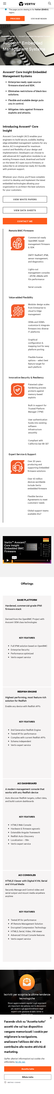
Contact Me (25, 221)
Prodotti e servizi (8, 36)
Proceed (15, 18)
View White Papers (25, 199)
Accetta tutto (27, 1069)
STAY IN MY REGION (39, 18)
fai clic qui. (20, 1061)
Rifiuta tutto (27, 1077)
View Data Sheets (25, 210)
